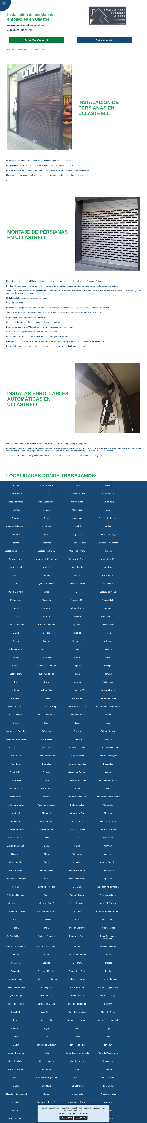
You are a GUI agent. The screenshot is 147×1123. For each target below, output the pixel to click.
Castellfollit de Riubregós (16, 551)
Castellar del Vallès (108, 829)
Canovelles (108, 764)
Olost (108, 1037)
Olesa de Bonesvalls (46, 911)
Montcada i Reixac (77, 879)
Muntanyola (77, 854)
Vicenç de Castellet (77, 543)
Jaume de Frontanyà (108, 780)
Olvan (77, 1037)
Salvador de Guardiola (108, 543)
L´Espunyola (77, 1094)
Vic (77, 592)
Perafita (15, 666)
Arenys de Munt (46, 821)
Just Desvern (108, 870)
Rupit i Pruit (46, 788)
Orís (46, 1037)
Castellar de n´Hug (108, 592)
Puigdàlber (46, 919)
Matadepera (15, 600)
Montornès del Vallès (77, 1102)
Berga (15, 608)
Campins (46, 772)
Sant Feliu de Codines (77, 747)
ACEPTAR (81, 1118)
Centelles (77, 862)
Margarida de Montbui (108, 1020)
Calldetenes (15, 780)
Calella (46, 780)
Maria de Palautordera (108, 1053)
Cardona (108, 1069)
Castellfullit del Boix (77, 493)
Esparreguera (16, 674)
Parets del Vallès (77, 715)
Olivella (15, 1045)
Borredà (108, 608)
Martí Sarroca (77, 502)
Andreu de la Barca (15, 805)
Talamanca (46, 543)
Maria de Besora (15, 1069)
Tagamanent (107, 1061)
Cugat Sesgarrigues (46, 756)
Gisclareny (77, 963)
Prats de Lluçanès (16, 625)
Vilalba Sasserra (77, 996)
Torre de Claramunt (15, 1053)
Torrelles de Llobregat (46, 1045)
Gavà (46, 682)
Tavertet (46, 641)
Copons (77, 666)
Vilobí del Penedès (46, 625)
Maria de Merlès (46, 1061)
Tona (46, 862)
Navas (15, 1077)
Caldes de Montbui (15, 1004)
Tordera (107, 633)
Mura (46, 854)
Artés (46, 534)
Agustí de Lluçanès (46, 805)
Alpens (46, 838)
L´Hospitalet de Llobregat (15, 1094)
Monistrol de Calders (77, 559)
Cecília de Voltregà (108, 895)
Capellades (77, 698)
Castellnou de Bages (108, 534)
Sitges (46, 1028)
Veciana (77, 682)
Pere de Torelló (77, 690)
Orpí (108, 1028)
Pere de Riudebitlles (77, 1004)
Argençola (77, 534)
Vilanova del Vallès (15, 829)
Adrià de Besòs (46, 485)
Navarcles (15, 854)
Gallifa (15, 723)
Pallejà (16, 928)
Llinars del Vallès (15, 707)
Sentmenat (46, 1069)
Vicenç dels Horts (15, 903)
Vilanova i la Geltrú (108, 821)
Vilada (46, 592)
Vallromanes (107, 682)
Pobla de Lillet (77, 567)
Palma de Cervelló (108, 919)
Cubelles (77, 633)
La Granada (77, 1086)
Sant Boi (77, 946)
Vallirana (15, 690)
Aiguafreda (108, 838)
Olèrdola (46, 575)
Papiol (77, 919)
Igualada (108, 879)
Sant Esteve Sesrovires (108, 747)
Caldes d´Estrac (16, 493)
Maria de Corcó (108, 1012)
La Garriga (108, 1086)
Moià (46, 928)
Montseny (108, 854)
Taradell (15, 543)
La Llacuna (46, 1086)
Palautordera (15, 756)
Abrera (16, 641)
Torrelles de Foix (77, 1045)
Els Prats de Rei (46, 674)
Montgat (46, 510)
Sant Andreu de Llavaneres (108, 797)
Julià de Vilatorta (108, 690)
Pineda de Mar (15, 747)
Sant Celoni (46, 1012)
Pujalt (15, 919)
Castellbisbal (46, 747)
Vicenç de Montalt (77, 903)
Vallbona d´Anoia (15, 649)
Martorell (16, 813)
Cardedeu (15, 698)
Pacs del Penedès (108, 1077)
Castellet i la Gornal (46, 551)
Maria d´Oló (46, 1020)
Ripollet (46, 797)
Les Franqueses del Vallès (108, 707)
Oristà (15, 1037)
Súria (77, 649)
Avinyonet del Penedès (16, 731)
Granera (46, 963)
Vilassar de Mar (16, 862)
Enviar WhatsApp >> (34, 40)
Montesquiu (77, 510)
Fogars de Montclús (46, 971)
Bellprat (46, 608)
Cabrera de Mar (108, 731)
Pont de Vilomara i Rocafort (108, 911)
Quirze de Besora (46, 584)
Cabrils (77, 846)
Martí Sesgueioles (46, 502)
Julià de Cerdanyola (108, 756)
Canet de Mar (16, 772)
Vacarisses (46, 649)
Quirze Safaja (16, 996)
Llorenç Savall (46, 870)
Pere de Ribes (108, 493)
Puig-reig (108, 551)
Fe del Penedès (108, 928)
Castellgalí (15, 1012)
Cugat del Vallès (77, 756)
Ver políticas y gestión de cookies (73, 1113)
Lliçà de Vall (77, 625)
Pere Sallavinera (15, 592)
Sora (46, 723)
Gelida (15, 584)
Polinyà (46, 567)
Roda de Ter (15, 797)
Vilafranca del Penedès (16, 739)
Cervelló (15, 1102)
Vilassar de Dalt (77, 821)
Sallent (77, 485)
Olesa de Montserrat (15, 911)
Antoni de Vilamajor (77, 797)
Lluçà (108, 723)
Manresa (108, 846)
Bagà (46, 846)
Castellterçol (46, 526)
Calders (46, 493)
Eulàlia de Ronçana (15, 936)
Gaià (108, 510)
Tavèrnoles (77, 641)
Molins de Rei (16, 567)
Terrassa (108, 674)
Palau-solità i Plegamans (46, 1077)
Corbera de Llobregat (46, 666)
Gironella (16, 534)
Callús (108, 772)
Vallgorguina (46, 690)
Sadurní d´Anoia (77, 895)
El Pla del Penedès (46, 887)
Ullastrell (15, 1020)
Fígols (108, 971)
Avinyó (108, 485)
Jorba (46, 518)
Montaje (15, 485)
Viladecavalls (46, 739)
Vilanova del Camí (46, 829)
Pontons (77, 911)
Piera (108, 657)
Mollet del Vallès (108, 559)
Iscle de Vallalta (16, 788)
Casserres (46, 657)
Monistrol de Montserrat (46, 559)
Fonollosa (108, 963)
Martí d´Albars (15, 870)
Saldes (16, 657)
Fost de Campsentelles (108, 987)
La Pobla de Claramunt (108, 979)
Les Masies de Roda (77, 707)
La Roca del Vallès (46, 715)
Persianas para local (11, 49)
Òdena (77, 575)
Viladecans (77, 739)
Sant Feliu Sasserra (46, 1004)
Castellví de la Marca (15, 526)
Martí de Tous (108, 502)
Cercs (46, 895)
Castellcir (77, 1069)
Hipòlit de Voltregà (108, 996)
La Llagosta (46, 987)
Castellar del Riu (15, 838)
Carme (77, 657)
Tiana (77, 674)
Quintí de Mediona (77, 584)
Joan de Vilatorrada (77, 780)
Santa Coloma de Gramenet (108, 937)
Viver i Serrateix (77, 1061)
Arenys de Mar (77, 600)
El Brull (16, 1086)
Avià (16, 616)
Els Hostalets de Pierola (107, 887)
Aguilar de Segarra (15, 846)
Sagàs (77, 723)
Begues (108, 715)
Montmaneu (77, 518)
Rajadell (77, 616)
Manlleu (15, 1110)
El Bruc (15, 633)
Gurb (46, 955)
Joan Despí (16, 764)
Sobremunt (16, 1028)
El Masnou (77, 887)
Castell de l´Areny (77, 551)
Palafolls (77, 1077)
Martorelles (108, 805)
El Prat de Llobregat (15, 895)
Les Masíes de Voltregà (46, 707)
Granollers (15, 963)
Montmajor (15, 510)
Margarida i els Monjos (77, 1020)
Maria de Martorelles (77, 1012)
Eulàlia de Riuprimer (46, 936)
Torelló (46, 1053)
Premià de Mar (15, 559)
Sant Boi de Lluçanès (46, 946)
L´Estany (46, 1094)
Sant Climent (108, 567)
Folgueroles (15, 971)
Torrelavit (108, 1045)
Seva (77, 1028)
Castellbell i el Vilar (77, 829)
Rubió (77, 788)
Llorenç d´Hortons (77, 870)
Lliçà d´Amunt (108, 625)
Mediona (108, 813)
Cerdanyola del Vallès (46, 1102)
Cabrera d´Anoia (77, 608)
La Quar (108, 1004)
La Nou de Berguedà (15, 987)
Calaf (15, 575)
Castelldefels (108, 575)
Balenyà (77, 731)
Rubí (108, 788)
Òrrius (108, 526)
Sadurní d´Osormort (77, 979)
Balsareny (46, 731)
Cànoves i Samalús (77, 764)
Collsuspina (108, 666)
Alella (77, 838)
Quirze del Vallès (46, 996)
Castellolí (77, 526)
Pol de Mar (108, 584)
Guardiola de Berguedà (77, 955)
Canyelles (46, 764)
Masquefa (46, 600)
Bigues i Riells (108, 600)
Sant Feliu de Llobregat (15, 879)
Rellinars (46, 616)
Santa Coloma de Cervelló (77, 1053)
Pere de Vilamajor (77, 928)
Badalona (108, 739)
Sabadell (16, 955)
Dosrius (46, 633)
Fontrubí (15, 518)
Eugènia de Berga (77, 936)
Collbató (15, 887)
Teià (16, 682)
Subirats (108, 649)
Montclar (46, 879)
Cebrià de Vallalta (108, 903)
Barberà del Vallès (108, 698)
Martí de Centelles (108, 862)
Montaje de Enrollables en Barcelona (29, 49)
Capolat (46, 698)
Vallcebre (108, 641)
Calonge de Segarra (77, 772)
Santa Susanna (15, 1118)
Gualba (108, 955)
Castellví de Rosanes (107, 518)
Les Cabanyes (15, 715)
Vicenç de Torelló (46, 903)
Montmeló (108, 1102)
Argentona (15, 821)
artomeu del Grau (108, 946)
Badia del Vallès (77, 805)
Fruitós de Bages (77, 987)
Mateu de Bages (15, 502)
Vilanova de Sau (77, 813)
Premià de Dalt (107, 616)
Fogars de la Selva (77, 971)
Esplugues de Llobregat (46, 979)
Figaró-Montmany (16, 979)
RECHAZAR (66, 1118)
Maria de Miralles (15, 1061)
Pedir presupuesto (104, 40)
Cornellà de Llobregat (15, 946)
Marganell (46, 813)
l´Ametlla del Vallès (108, 1094)
